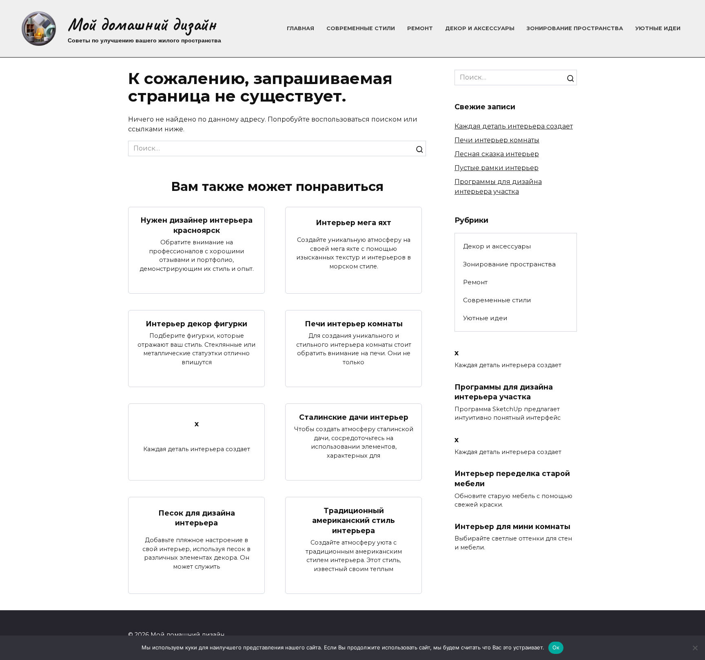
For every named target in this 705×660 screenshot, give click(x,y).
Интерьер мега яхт (353, 222)
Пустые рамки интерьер (496, 168)
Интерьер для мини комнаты (512, 526)
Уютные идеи (658, 28)
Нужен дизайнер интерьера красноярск (196, 225)
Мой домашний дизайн (142, 24)
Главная (300, 28)
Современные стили (360, 28)
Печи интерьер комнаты (354, 323)
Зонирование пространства (575, 28)
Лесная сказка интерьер (496, 154)
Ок (556, 647)
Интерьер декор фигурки (196, 323)
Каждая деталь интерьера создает (513, 126)
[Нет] (695, 648)
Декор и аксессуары (479, 28)
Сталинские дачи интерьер (353, 416)
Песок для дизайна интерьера (196, 517)
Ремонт (420, 28)
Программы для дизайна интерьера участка (503, 391)
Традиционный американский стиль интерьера (353, 520)
